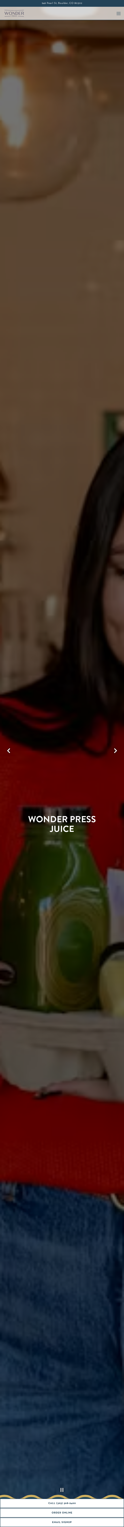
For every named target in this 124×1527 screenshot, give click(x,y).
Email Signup (62, 1522)
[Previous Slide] (8, 750)
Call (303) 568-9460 (62, 1503)
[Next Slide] (115, 750)
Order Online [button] (62, 1513)
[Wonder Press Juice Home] (15, 13)
